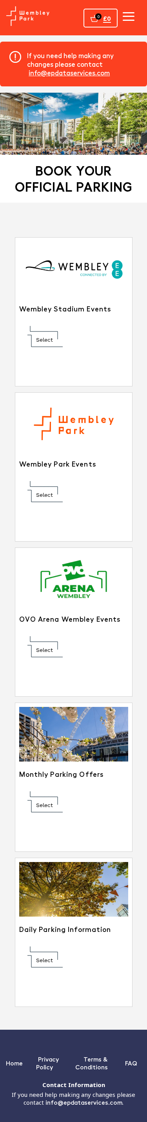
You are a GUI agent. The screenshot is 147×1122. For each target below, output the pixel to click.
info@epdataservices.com (69, 73)
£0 (107, 18)
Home (14, 1063)
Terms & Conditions (91, 1063)
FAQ (131, 1063)
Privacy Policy (47, 1063)
